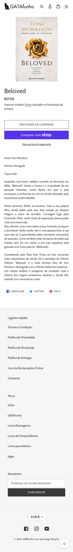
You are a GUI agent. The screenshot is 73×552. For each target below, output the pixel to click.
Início (11, 405)
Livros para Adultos (19, 446)
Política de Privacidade (21, 337)
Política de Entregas (20, 358)
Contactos (14, 378)
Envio (28, 104)
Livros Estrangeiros (19, 425)
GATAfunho (15, 415)
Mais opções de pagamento (36, 144)
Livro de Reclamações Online (25, 368)
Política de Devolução (21, 347)
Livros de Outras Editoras (23, 436)
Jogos (11, 456)
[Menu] (66, 6)
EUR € (35, 517)
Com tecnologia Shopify (46, 539)
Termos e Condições (20, 327)
